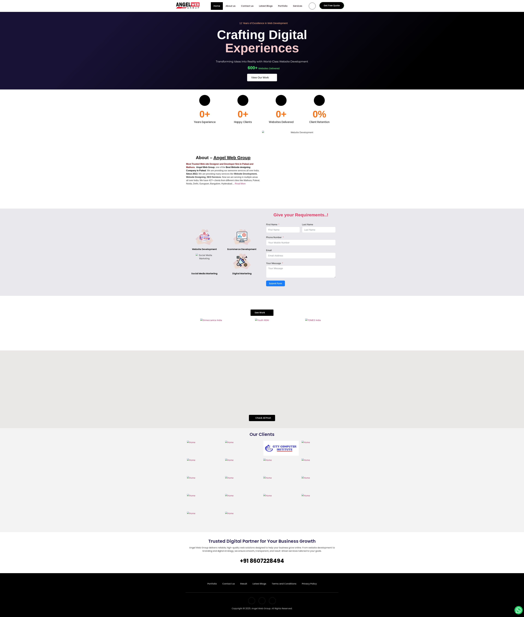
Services (297, 6)
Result (243, 583)
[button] (188, 329)
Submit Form (275, 283)
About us (231, 6)
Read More (240, 183)
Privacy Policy (309, 583)
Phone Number (274, 237)
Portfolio (283, 6)
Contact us (247, 6)
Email (269, 250)
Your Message (273, 263)
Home (217, 6)
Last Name (307, 224)
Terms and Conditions (284, 583)
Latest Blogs (266, 6)
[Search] (312, 6)
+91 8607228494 (262, 561)
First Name (271, 224)
